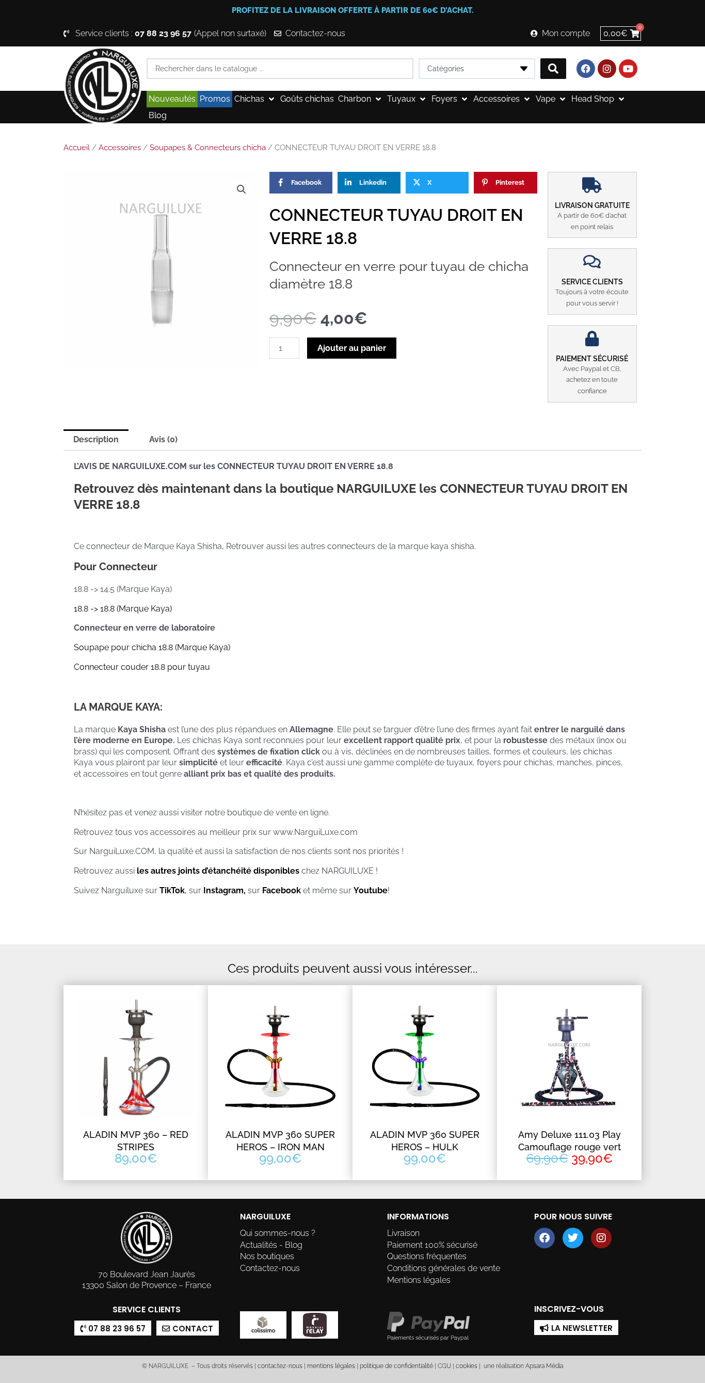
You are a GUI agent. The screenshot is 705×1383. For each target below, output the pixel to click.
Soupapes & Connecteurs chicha (208, 147)
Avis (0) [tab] (163, 439)
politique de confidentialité (396, 1366)
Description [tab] (96, 439)
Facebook (281, 890)
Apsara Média (544, 1366)
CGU (444, 1366)
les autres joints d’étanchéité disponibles (217, 871)
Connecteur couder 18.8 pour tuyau (142, 667)
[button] (255, 99)
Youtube (371, 890)
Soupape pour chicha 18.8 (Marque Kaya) (152, 647)
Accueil (76, 147)
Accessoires (120, 147)
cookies (466, 1366)
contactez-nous (279, 1366)
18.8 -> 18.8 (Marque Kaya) (123, 609)
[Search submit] (553, 68)
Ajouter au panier (351, 348)
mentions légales (331, 1366)
